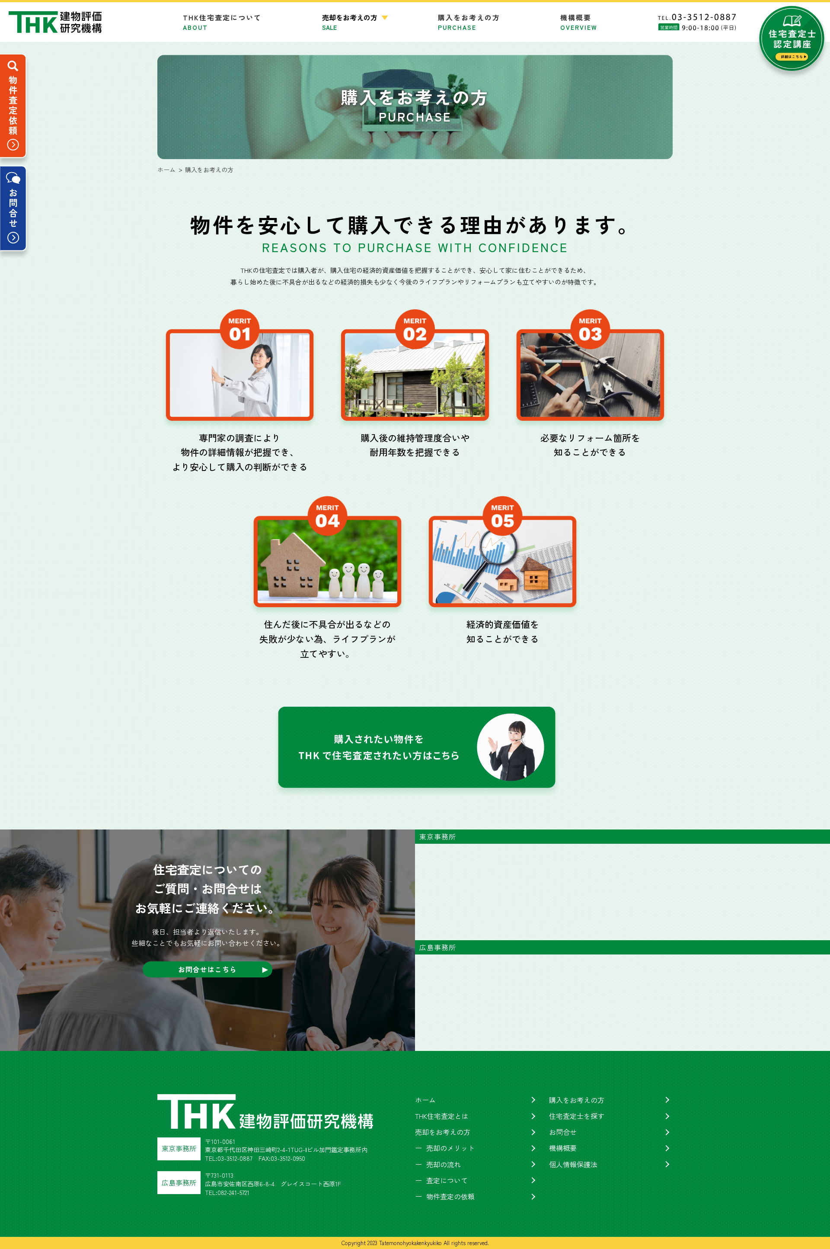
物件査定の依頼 (450, 1196)
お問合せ (563, 1132)
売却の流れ (443, 1164)
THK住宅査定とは (442, 1116)
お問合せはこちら (207, 969)
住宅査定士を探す (576, 1116)
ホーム (425, 1100)
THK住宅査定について (222, 22)
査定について (447, 1180)
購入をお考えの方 (469, 22)
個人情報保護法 (573, 1164)
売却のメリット (450, 1148)
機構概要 (578, 22)
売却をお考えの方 (442, 1132)
